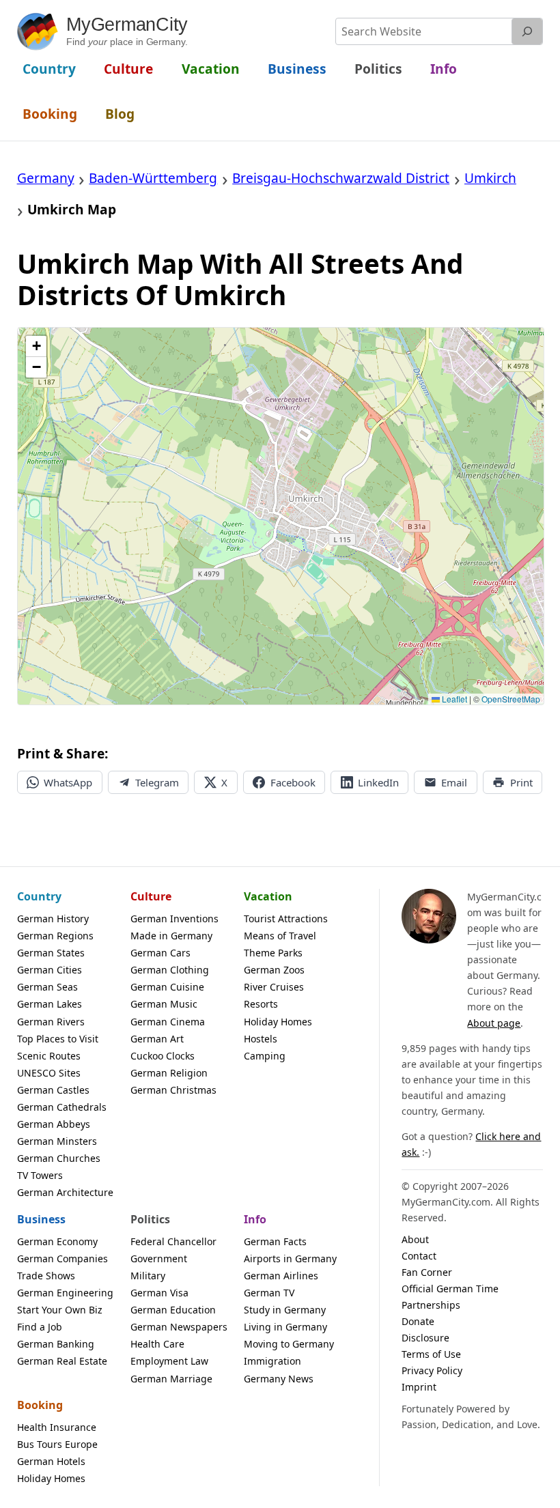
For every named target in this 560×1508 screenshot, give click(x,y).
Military (147, 1275)
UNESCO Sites (49, 1072)
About (415, 1239)
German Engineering (65, 1292)
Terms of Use (431, 1354)
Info (255, 1219)
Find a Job (39, 1326)
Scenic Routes (49, 1055)
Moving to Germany (289, 1343)
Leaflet (453, 699)
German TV (269, 1292)
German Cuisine (167, 986)
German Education (173, 1309)
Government (158, 1258)
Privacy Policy (432, 1370)
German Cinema (167, 1021)
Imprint (419, 1386)
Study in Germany (285, 1309)
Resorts (261, 1003)
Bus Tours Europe (57, 1444)
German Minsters (57, 1141)
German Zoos (274, 969)
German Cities (49, 969)
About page (493, 1022)
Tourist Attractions (286, 918)
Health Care (157, 1343)
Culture (150, 896)
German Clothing (169, 969)
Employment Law (169, 1360)
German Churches (58, 1158)
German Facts (275, 1241)
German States (51, 952)
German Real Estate (62, 1360)
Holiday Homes (278, 1021)
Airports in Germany (290, 1258)
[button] (36, 346)
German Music (163, 1003)
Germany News (278, 1378)
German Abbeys (53, 1124)
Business (41, 1219)
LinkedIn (378, 782)
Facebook (293, 782)
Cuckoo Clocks (162, 1055)
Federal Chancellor (173, 1241)
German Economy (57, 1241)
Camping (264, 1055)
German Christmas (173, 1089)
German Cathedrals (62, 1106)
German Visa (159, 1292)
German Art (157, 1038)
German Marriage (171, 1378)
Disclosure (425, 1337)
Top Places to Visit (57, 1038)
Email (454, 782)
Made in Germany (171, 935)
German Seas (47, 986)
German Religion (169, 1072)
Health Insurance (56, 1427)
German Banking (55, 1343)
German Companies (62, 1258)
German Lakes (49, 1003)
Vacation (268, 896)
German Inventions (174, 918)
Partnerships (431, 1304)
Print (521, 782)
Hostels (260, 1038)
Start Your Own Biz (59, 1309)
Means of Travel (280, 935)
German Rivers (51, 1021)
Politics (150, 1219)
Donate (418, 1321)
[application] (281, 516)
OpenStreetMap (510, 699)
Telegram (157, 782)
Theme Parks (273, 952)
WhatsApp (68, 782)
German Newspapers (178, 1326)
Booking (40, 1404)
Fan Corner (427, 1272)
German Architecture (65, 1192)
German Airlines (281, 1275)
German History (53, 918)
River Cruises (274, 986)
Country (39, 896)
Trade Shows (46, 1275)
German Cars (160, 952)
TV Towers (40, 1175)
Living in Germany (285, 1326)
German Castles (53, 1089)
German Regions (55, 935)
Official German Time (450, 1288)
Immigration (272, 1360)
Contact (419, 1255)
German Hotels (51, 1461)
